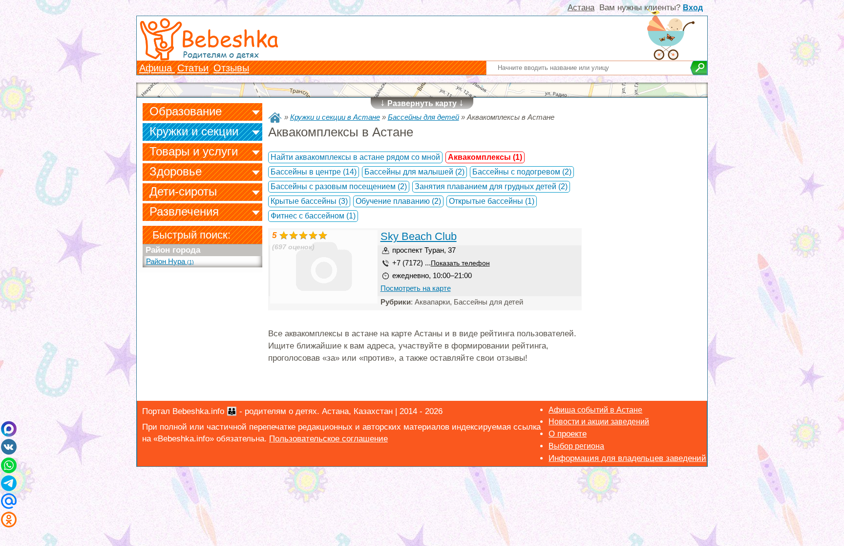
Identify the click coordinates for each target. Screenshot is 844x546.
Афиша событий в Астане (595, 410)
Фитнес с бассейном (313, 216)
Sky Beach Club (418, 236)
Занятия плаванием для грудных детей (491, 186)
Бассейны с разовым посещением (339, 186)
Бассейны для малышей (414, 172)
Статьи (193, 68)
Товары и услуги (193, 151)
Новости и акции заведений (599, 421)
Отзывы (231, 68)
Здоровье (175, 171)
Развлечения (184, 211)
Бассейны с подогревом (521, 172)
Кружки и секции (193, 131)
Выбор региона (576, 446)
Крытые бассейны (309, 201)
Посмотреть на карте (415, 288)
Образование (185, 111)
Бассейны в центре (314, 172)
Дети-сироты (183, 191)
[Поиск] (698, 68)
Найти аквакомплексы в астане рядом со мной (355, 157)
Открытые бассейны (491, 201)
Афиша (157, 68)
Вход (693, 7)
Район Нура (170, 261)
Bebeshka (229, 37)
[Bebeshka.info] (275, 117)
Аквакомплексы (485, 157)
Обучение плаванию (398, 201)
